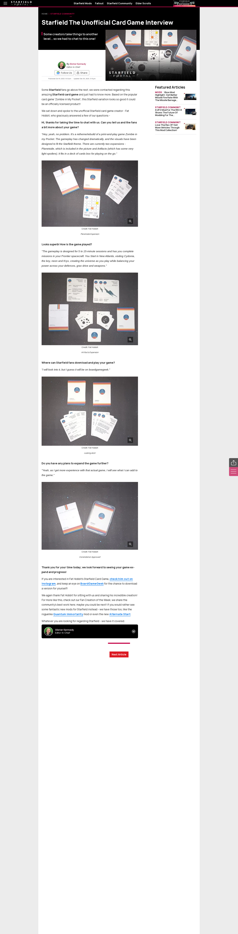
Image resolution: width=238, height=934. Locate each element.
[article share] (233, 462)
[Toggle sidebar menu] (233, 471)
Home (45, 13)
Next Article (119, 654)
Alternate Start (119, 614)
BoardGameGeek (92, 583)
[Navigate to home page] (21, 3)
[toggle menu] (3, 3)
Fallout (99, 3)
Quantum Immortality (68, 614)
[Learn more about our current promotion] (184, 3)
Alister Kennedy (78, 63)
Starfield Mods (83, 3)
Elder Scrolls (143, 3)
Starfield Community (119, 3)
